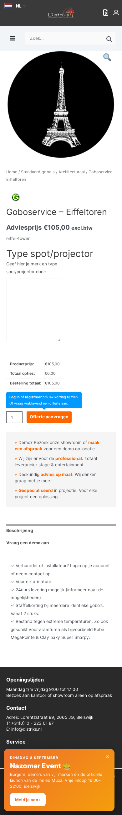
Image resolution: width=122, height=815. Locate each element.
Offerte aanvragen (49, 416)
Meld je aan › (28, 799)
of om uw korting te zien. (44, 397)
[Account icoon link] (116, 13)
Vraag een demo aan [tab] (27, 542)
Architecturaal (71, 172)
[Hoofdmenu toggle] (12, 38)
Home (11, 172)
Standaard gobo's (38, 172)
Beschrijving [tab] (19, 530)
